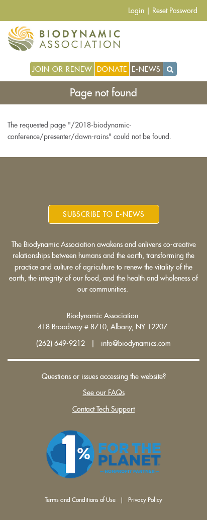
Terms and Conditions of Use (80, 500)
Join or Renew (62, 69)
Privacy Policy (145, 500)
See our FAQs (104, 392)
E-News (146, 69)
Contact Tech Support (103, 409)
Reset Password (174, 10)
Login (136, 10)
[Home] (68, 38)
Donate (112, 69)
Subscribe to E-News (104, 214)
